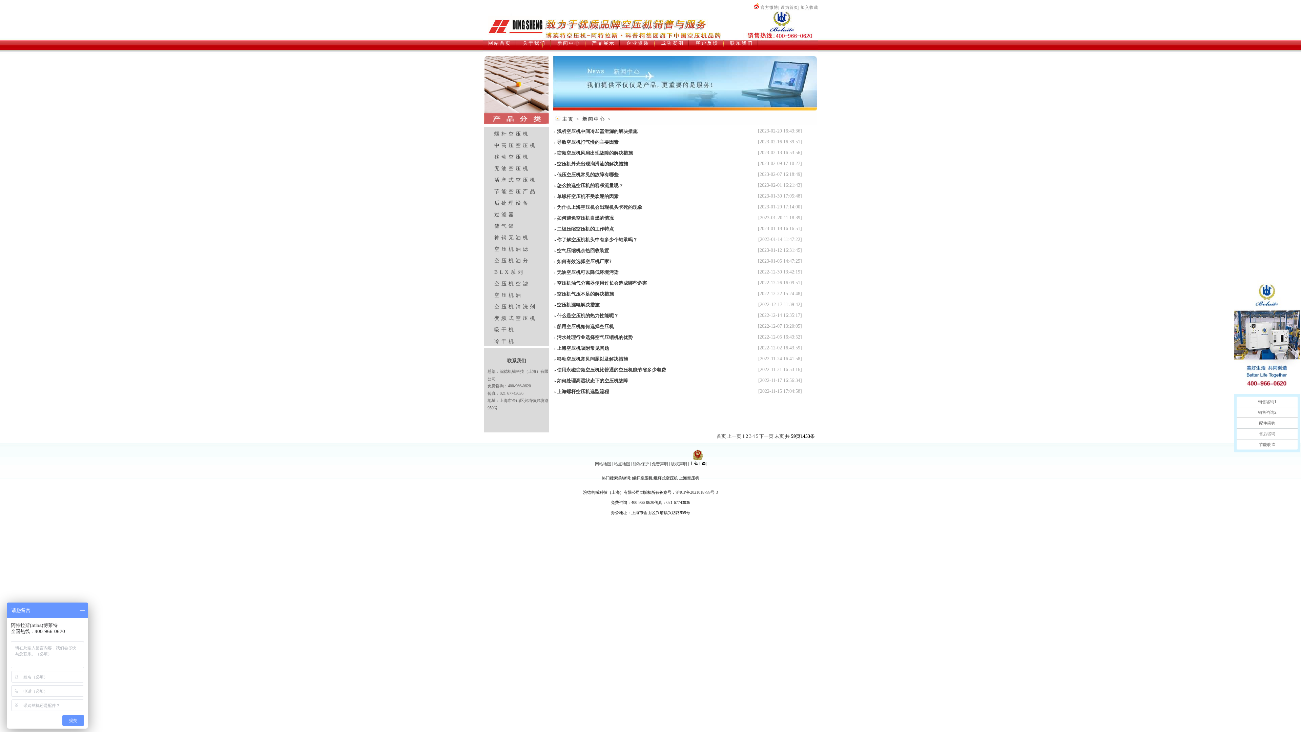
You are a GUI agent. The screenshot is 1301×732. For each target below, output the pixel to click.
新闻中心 (593, 119)
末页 (779, 436)
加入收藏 (809, 7)
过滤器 (505, 214)
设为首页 (789, 7)
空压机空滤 (512, 283)
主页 (568, 119)
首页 (721, 436)
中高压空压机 (515, 145)
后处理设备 (512, 203)
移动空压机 (512, 157)
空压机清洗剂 (515, 306)
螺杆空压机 (512, 134)
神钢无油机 (512, 237)
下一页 (766, 436)
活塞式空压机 (515, 180)
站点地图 (622, 464)
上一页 (734, 436)
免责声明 (660, 464)
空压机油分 (512, 260)
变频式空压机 (515, 318)
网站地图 (603, 464)
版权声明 (679, 464)
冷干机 (505, 341)
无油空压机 (512, 168)
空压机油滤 (512, 249)
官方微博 (769, 7)
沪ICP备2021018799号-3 (697, 492)
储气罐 (505, 226)
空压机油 (508, 295)
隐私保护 (641, 464)
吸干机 (505, 329)
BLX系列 (509, 272)
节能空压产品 (515, 191)
